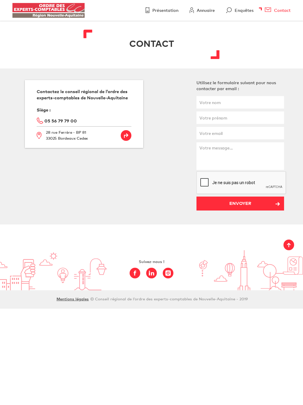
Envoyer (240, 203)
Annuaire (206, 10)
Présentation (165, 10)
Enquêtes (244, 10)
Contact (282, 10)
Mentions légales (73, 298)
